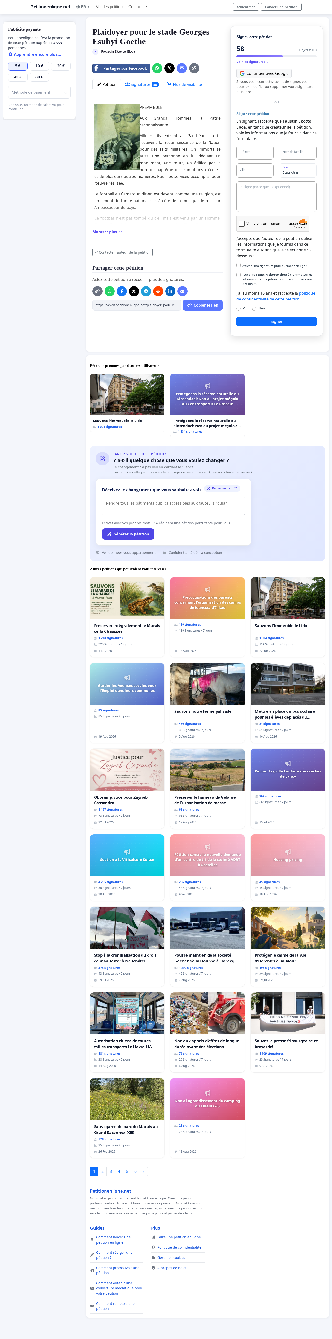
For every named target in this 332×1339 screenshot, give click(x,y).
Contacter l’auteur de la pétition (124, 252)
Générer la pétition (131, 534)
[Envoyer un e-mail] (182, 68)
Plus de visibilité (187, 84)
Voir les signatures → (252, 62)
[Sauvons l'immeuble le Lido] (127, 403)
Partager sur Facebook (125, 68)
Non (262, 308)
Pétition (109, 84)
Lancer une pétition (281, 7)
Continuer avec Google (267, 73)
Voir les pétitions (110, 7)
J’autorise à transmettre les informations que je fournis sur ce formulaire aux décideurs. (277, 279)
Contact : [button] (136, 7)
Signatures (143, 84)
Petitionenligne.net (50, 6)
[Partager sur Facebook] (122, 291)
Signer (277, 321)
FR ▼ (85, 7)
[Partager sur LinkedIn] (170, 291)
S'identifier (246, 7)
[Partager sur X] (169, 68)
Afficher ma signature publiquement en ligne (274, 266)
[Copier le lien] (194, 68)
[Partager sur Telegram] (146, 291)
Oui (245, 308)
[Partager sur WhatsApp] (157, 68)
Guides (97, 1228)
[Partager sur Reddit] (158, 291)
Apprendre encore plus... (37, 54)
